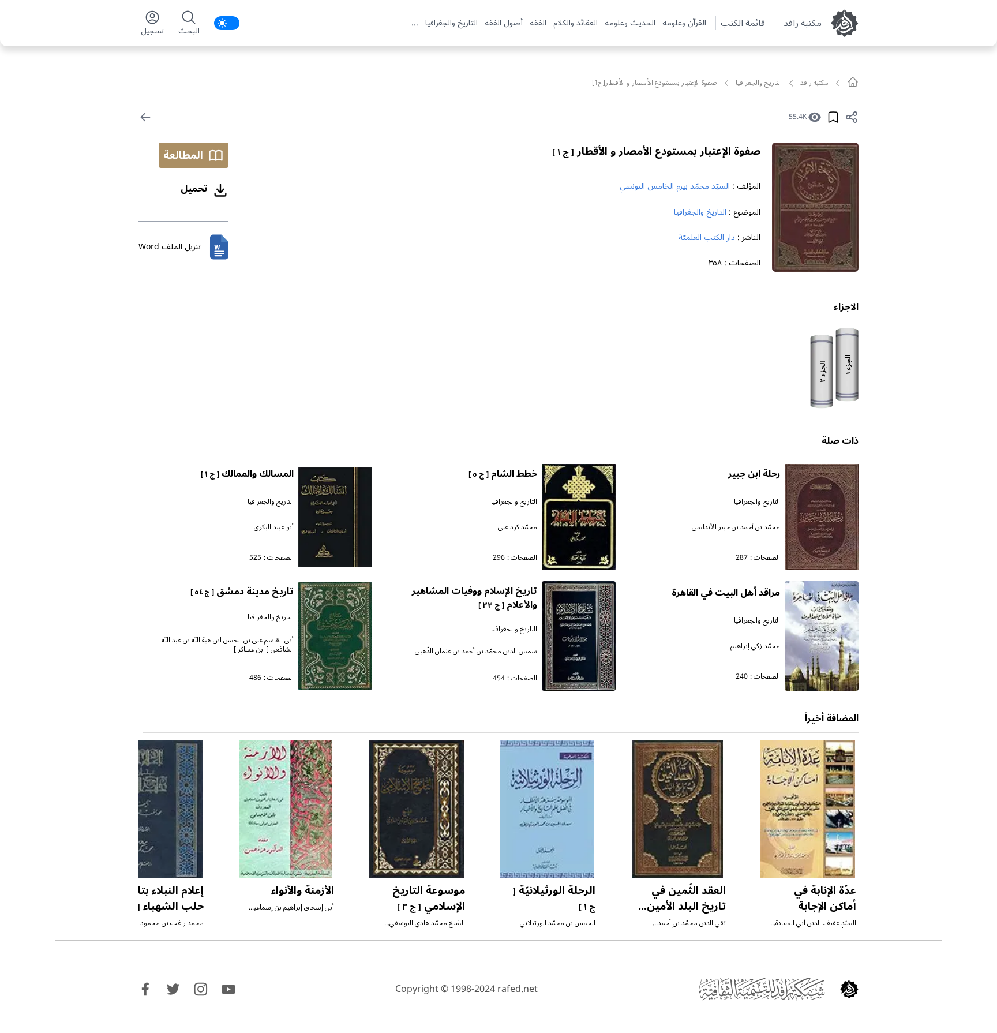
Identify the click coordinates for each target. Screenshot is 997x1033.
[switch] (226, 23)
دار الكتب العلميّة (707, 237)
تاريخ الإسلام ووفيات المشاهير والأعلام (474, 598)
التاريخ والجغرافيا (451, 23)
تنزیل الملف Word (169, 246)
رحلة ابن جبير (754, 474)
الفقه (538, 23)
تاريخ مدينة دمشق (242, 591)
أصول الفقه (504, 23)
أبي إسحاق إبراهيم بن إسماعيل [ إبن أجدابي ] (291, 912)
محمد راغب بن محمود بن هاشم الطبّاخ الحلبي (168, 928)
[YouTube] (228, 989)
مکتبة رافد (803, 23)
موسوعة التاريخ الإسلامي (428, 898)
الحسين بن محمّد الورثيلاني (557, 923)
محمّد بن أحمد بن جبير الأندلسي (736, 527)
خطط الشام (502, 474)
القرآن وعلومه (684, 23)
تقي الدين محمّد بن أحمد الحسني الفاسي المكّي (692, 928)
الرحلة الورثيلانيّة (554, 897)
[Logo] (849, 989)
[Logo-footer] (761, 989)
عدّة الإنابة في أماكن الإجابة (825, 898)
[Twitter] (173, 989)
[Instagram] (201, 989)
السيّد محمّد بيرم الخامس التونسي (675, 186)
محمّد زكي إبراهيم (755, 646)
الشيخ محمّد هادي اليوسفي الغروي (427, 928)
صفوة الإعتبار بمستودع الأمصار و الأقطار (656, 151)
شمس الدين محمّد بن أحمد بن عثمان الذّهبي (476, 651)
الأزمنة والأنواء (302, 890)
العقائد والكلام (575, 23)
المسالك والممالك (247, 474)
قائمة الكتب (743, 23)
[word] (219, 247)
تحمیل (194, 189)
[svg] (853, 82)
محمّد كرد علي (517, 527)
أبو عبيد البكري (274, 527)
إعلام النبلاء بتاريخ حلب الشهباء (160, 898)
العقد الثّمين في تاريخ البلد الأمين (683, 905)
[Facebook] (145, 989)
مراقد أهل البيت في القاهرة (726, 592)
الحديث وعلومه (630, 23)
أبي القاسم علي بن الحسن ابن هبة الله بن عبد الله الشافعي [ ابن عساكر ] (228, 645)
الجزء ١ (848, 365)
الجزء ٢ (823, 372)
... (414, 23)
